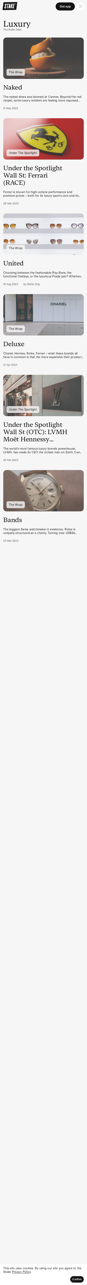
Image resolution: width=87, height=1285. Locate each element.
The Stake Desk (12, 29)
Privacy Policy (21, 1272)
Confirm (77, 1279)
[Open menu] (80, 6)
